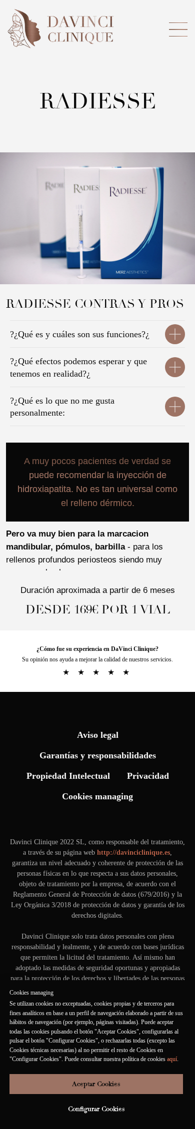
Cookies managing (97, 796)
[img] (62, 29)
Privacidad (148, 776)
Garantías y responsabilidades (98, 755)
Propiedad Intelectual (68, 776)
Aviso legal (97, 735)
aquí (172, 1059)
